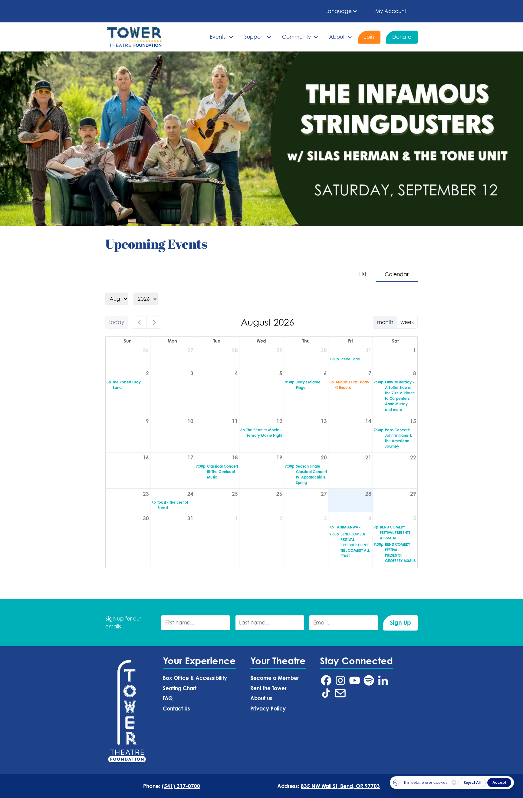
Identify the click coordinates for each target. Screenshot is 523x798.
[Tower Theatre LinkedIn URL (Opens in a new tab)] (383, 680)
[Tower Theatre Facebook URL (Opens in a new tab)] (326, 680)
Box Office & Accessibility (195, 678)
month (385, 322)
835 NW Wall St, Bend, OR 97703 (340, 786)
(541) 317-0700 (181, 786)
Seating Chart (179, 688)
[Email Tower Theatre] (340, 693)
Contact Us (176, 708)
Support (254, 37)
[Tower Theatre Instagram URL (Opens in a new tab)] (340, 680)
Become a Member (274, 678)
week (407, 322)
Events (218, 37)
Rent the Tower (268, 688)
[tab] (363, 275)
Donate (401, 37)
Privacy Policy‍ (268, 708)
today (116, 322)
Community (296, 37)
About (337, 37)
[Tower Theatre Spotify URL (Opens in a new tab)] (369, 680)
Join (369, 37)
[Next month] (154, 322)
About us (261, 698)
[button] (341, 11)
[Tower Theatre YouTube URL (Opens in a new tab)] (354, 680)
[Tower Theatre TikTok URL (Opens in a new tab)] (326, 693)
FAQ (168, 698)
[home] (134, 36)
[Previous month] (139, 322)
